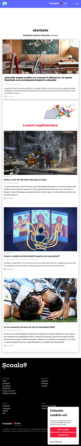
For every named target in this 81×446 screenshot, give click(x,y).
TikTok (5, 411)
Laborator (6, 383)
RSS (4, 413)
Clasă (4, 381)
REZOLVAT (6, 388)
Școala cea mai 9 (8, 391)
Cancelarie (6, 386)
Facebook (6, 406)
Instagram (6, 408)
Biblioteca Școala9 (9, 393)
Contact (44, 386)
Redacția (44, 383)
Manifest (44, 381)
